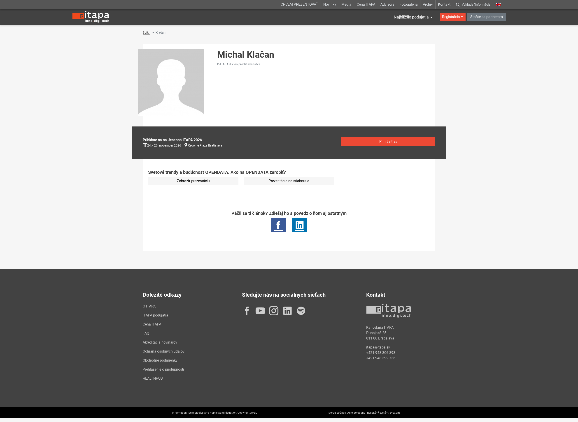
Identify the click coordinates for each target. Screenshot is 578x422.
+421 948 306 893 (380, 353)
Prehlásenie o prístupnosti (163, 369)
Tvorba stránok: (337, 412)
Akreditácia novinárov (160, 342)
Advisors (387, 4)
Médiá (346, 4)
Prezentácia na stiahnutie (289, 181)
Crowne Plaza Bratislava (205, 145)
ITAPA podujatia (155, 315)
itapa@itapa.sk (378, 347)
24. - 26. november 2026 (164, 145)
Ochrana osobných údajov (163, 351)
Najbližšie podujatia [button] (411, 17)
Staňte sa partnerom (486, 17)
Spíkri (146, 32)
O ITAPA (149, 306)
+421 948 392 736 (380, 358)
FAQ (146, 333)
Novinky (329, 4)
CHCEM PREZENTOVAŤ (299, 4)
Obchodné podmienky (160, 360)
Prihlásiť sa (388, 141)
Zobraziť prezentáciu (193, 181)
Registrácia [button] (451, 17)
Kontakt (444, 4)
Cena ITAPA (366, 4)
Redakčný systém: (378, 412)
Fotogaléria (409, 4)
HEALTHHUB (153, 378)
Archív (428, 4)
